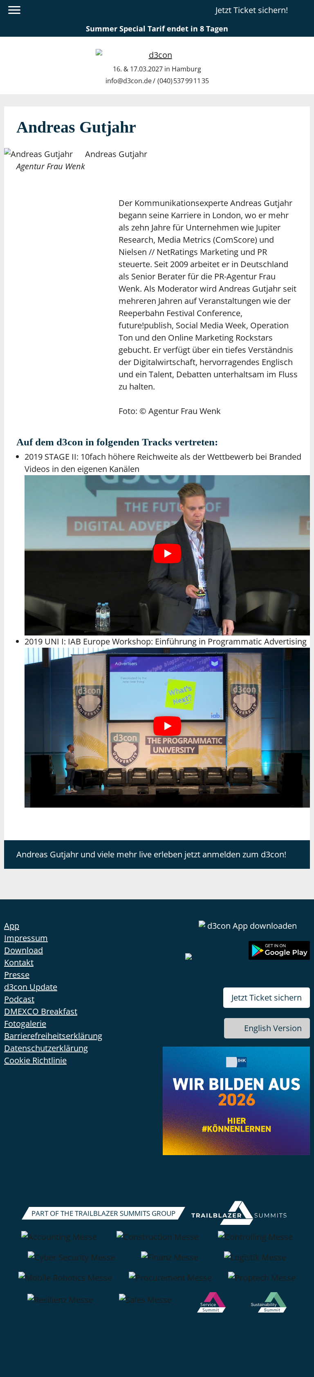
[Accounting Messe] (59, 1241)
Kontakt (19, 962)
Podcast (19, 999)
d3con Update (30, 986)
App (11, 925)
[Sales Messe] (145, 1304)
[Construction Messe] (157, 1241)
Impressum (26, 937)
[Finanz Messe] (169, 1261)
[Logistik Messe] (255, 1261)
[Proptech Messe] (262, 1282)
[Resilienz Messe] (60, 1304)
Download (23, 950)
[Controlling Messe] (255, 1241)
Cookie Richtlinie (35, 1060)
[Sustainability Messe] (268, 1304)
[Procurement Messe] (170, 1282)
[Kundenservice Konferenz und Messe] (211, 1304)
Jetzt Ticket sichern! (251, 9)
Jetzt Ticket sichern (266, 997)
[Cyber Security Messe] (71, 1261)
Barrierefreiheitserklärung (53, 1035)
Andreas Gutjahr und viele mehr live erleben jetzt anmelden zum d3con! (151, 854)
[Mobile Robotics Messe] (65, 1282)
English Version (273, 1028)
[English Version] (303, 10)
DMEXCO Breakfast (40, 1011)
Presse (16, 974)
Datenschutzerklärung (46, 1048)
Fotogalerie (25, 1023)
